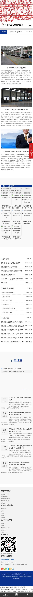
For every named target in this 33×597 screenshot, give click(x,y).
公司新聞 (3, 32)
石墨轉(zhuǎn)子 (8, 193)
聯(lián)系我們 (16, 578)
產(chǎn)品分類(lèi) (9, 186)
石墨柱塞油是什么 (7, 312)
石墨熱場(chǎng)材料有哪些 (9, 267)
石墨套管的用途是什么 (8, 292)
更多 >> (29, 258)
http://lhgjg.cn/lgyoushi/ (22, 151)
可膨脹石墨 (4, 282)
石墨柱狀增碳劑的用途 (8, 308)
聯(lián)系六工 (4, 496)
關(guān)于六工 (5, 494)
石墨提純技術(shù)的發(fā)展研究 (10, 263)
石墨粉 (20, 188)
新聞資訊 (3, 503)
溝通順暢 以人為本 (9, 151)
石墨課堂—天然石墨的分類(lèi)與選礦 (11, 322)
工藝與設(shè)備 (5, 501)
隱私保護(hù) (27, 576)
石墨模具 (27, 188)
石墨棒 (12, 190)
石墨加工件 (27, 193)
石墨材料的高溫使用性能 (8, 275)
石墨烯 (14, 188)
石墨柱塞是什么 (6, 304)
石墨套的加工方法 (7, 300)
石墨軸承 (18, 193)
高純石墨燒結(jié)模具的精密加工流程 (11, 271)
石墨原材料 (6, 188)
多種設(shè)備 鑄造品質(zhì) (16, 68)
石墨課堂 (5, 318)
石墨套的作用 (6, 296)
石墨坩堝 (5, 190)
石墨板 (19, 190)
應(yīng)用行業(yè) (5, 498)
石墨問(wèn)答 (8, 288)
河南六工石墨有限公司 (15, 574)
